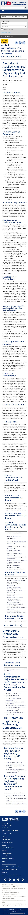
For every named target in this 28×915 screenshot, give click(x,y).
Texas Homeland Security (8, 898)
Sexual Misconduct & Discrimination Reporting (13, 904)
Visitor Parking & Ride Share (10, 830)
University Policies (6, 905)
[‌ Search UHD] (25, 8)
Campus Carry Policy (7, 842)
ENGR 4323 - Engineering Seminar (15, 769)
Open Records (13, 894)
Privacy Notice (21, 888)
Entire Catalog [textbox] (4, 23)
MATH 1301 (8, 670)
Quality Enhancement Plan (9, 869)
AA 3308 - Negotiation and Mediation (16, 707)
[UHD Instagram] (14, 879)
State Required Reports (19, 896)
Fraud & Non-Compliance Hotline (10, 892)
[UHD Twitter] (9, 879)
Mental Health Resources (9, 864)
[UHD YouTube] (23, 879)
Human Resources (7, 856)
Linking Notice (5, 894)
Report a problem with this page (10, 886)
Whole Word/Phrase (8, 29)
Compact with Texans (8, 847)
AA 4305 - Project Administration (16, 569)
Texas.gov (22, 900)
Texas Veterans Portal (17, 905)
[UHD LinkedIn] (18, 879)
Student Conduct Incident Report (11, 875)
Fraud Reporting (6, 890)
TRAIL (3, 902)
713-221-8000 (5, 827)
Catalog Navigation (8, 36)
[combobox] (14, 16)
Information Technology (8, 858)
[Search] (26, 26)
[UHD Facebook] (5, 879)
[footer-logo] (14, 819)
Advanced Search (6, 32)
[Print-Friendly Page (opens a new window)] (20, 42)
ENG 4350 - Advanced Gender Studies (16, 803)
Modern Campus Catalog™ (17, 913)
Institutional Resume (7, 896)
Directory (4, 850)
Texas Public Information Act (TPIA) (10, 900)
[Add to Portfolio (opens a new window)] (16, 42)
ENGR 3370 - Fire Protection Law (15, 802)
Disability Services (6, 853)
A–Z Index (4, 837)
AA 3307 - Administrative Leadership (17, 560)
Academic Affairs (6, 839)
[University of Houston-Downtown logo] (13, 3)
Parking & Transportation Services (11, 866)
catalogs (6, 909)
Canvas (4, 845)
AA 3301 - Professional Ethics (15, 533)
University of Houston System (9, 888)
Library (4, 861)
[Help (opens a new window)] (23, 42)
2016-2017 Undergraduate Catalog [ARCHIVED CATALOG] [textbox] (13, 16)
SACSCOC (4, 872)
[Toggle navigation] (3, 11)
